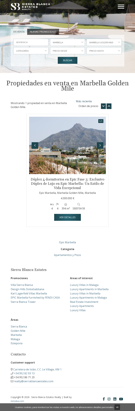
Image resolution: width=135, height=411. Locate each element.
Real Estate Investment (84, 302)
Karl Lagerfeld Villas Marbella (29, 293)
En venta (19, 31)
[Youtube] (121, 399)
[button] (35, 145)
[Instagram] (109, 399)
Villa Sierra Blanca (22, 285)
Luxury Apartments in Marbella (89, 289)
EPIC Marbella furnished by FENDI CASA (35, 297)
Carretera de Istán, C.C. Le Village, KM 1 (37, 369)
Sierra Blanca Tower (23, 302)
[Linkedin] (115, 399)
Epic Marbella (67, 242)
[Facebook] (103, 399)
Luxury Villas (78, 310)
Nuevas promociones (43, 31)
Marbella (16, 335)
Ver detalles (67, 217)
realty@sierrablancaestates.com (33, 381)
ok (117, 407)
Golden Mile (18, 331)
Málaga (15, 339)
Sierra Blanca (19, 326)
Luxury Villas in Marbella (85, 293)
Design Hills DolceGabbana (27, 289)
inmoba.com (17, 401)
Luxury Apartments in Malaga (88, 297)
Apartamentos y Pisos (67, 255)
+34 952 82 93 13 (24, 373)
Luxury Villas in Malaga (84, 285)
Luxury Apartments (82, 306)
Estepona (16, 343)
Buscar (67, 60)
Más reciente (84, 101)
